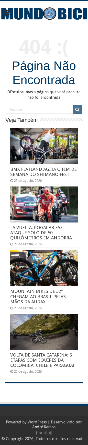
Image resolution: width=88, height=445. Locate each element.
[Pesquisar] (77, 109)
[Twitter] (41, 433)
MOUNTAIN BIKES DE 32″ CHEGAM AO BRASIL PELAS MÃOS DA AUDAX (38, 296)
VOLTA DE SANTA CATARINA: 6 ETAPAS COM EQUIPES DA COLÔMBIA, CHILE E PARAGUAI (42, 360)
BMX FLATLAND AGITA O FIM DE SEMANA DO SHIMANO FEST (43, 172)
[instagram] (51, 433)
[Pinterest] (46, 433)
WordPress (37, 422)
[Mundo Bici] (44, 13)
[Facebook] (36, 433)
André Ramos (43, 427)
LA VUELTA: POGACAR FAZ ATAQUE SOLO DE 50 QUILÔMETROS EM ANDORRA (41, 232)
